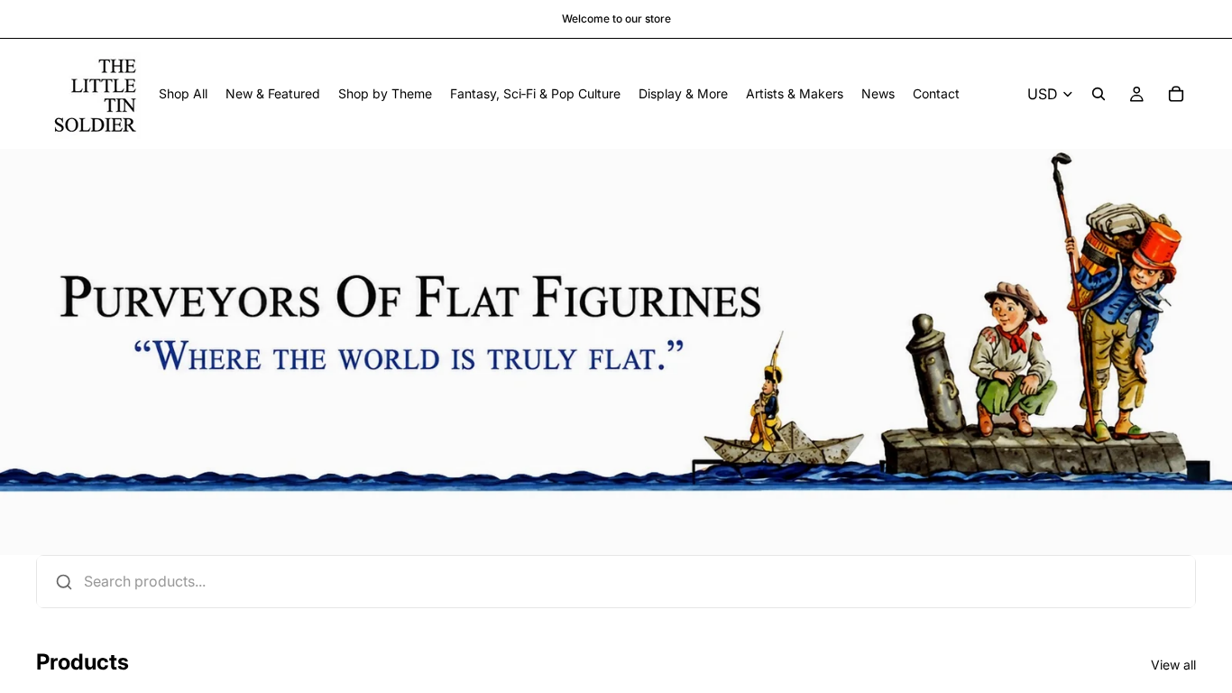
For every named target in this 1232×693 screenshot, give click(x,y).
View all (1173, 664)
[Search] (1098, 94)
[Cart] (1176, 94)
